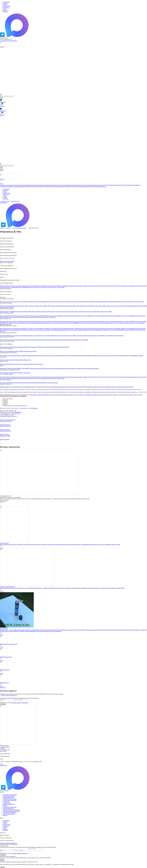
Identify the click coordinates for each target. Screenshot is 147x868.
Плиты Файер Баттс (30, 306)
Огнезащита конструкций (6, 185)
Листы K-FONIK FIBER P (118, 330)
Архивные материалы (100, 186)
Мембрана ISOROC (5, 387)
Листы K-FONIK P (78, 330)
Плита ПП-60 (18, 339)
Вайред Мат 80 (48, 306)
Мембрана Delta (57, 387)
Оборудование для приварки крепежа (60, 186)
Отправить (3, 704)
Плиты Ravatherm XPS (118, 387)
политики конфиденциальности (20, 702)
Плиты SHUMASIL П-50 (76, 315)
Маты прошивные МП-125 (62, 347)
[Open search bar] (0, 94)
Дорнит (26, 360)
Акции (5, 8)
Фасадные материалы (88, 186)
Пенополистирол (107, 387)
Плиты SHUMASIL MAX (57, 328)
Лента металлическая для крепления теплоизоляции (56, 286)
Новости (5, 3)
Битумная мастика (42, 355)
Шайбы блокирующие (23, 368)
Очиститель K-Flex (27, 286)
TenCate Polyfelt (19, 360)
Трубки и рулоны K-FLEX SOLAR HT (34, 317)
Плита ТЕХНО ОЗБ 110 (74, 301)
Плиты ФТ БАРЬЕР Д (29, 301)
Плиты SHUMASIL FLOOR (87, 328)
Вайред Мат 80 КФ (57, 306)
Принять (2, 867)
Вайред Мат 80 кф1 (67, 306)
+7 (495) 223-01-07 (5, 40)
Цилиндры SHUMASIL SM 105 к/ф (60, 315)
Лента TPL (112, 286)
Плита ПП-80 (33, 339)
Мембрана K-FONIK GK (89, 330)
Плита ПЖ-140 (57, 339)
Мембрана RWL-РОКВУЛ (17, 351)
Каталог (2, 179)
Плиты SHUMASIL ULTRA (102, 328)
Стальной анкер (33, 368)
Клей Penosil (72, 387)
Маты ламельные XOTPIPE (104, 311)
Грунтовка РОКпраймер (6, 382)
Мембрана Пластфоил (137, 355)
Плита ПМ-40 (4, 339)
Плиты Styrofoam (128, 387)
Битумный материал (31, 355)
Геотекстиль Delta (48, 387)
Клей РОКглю (17, 382)
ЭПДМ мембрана (13, 355)
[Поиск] (1, 98)
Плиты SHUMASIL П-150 (131, 315)
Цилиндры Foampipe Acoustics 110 (32, 330)
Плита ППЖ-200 (83, 339)
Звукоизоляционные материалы (73, 185)
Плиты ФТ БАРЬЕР (40, 301)
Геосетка (2, 360)
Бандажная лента (67, 368)
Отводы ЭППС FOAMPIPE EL (129, 321)
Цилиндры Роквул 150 (47, 321)
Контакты (5, 11)
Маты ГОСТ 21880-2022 (134, 185)
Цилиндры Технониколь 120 (57, 311)
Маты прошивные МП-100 (48, 347)
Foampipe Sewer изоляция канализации (18, 323)
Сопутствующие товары (76, 186)
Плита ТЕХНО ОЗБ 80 (62, 301)
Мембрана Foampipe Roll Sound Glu (63, 330)
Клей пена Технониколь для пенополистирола (21, 364)
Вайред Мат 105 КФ (86, 306)
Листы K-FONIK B (130, 330)
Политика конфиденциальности (8, 843)
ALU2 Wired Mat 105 (16, 387)
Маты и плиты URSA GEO (37, 335)
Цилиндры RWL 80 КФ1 (34, 321)
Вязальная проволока (93, 368)
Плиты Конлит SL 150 (17, 301)
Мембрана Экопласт (126, 355)
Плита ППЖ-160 (65, 339)
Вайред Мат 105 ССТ (108, 306)
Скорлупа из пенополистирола (87, 323)
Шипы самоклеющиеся (56, 368)
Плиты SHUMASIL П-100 (103, 315)
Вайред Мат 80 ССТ (97, 306)
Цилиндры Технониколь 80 (42, 311)
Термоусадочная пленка (30, 351)
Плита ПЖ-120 (49, 339)
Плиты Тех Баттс (20, 306)
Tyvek (6, 351)
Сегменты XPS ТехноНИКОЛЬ (71, 323)
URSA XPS (40, 387)
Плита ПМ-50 (11, 339)
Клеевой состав (41, 186)
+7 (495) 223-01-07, (5, 413)
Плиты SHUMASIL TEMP (117, 328)
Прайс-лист (6, 7)
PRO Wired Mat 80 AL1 (116, 301)
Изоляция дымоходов (5, 324)
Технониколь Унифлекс (91, 355)
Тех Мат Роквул (4, 306)
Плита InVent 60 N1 (80, 311)
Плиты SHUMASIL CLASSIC (25, 328)
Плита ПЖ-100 (41, 339)
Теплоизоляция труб (59, 185)
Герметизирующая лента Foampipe (79, 286)
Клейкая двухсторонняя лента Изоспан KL (133, 286)
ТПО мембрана (4, 355)
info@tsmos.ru (13, 40)
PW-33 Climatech (4, 372)
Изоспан (2, 351)
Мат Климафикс (130, 306)
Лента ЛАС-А (54, 287)
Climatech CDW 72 (14, 372)
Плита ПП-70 (26, 339)
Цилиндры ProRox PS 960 (7, 307)
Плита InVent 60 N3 (70, 311)
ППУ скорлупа (115, 323)
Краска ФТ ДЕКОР (51, 301)
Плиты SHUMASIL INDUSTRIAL (133, 328)
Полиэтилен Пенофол (100, 335)
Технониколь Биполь (103, 355)
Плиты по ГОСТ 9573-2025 (120, 185)
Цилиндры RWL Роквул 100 (7, 321)
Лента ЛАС (47, 287)
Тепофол (100, 387)
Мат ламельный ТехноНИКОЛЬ (8, 311)
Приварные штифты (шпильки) (8, 368)
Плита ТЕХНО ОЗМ (86, 301)
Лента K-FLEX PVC (93, 286)
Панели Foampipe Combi (47, 330)
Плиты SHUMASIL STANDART (41, 328)
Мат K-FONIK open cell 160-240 (8, 328)
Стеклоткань (118, 286)
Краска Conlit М (93, 387)
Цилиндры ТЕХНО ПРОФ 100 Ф (26, 311)
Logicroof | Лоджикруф (115, 355)
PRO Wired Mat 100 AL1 (129, 301)
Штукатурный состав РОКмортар (30, 382)
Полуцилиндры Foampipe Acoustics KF (64, 321)
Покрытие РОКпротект (6, 286)
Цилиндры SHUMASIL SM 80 (8, 315)
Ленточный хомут (37, 286)
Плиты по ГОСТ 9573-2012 (105, 185)
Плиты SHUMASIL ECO (16, 330)
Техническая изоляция (19, 185)
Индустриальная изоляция (46, 185)
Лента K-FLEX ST (104, 286)
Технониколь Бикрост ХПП (63, 355)
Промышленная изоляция (32, 185)
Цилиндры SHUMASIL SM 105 (42, 315)
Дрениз (13, 360)
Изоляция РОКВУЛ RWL (6, 335)
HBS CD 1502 (22, 372)
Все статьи (3, 687)
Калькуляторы (6, 6)
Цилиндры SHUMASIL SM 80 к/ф (25, 315)
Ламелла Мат (12, 306)
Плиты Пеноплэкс (118, 335)
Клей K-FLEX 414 (38, 364)
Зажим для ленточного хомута (80, 368)
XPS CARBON (110, 335)
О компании (6, 2)
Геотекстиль (34, 186)
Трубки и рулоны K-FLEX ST (16, 317)
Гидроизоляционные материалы (22, 186)
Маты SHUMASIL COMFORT (72, 328)
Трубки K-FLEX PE (50, 317)
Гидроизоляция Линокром (78, 355)
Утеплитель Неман (63, 335)
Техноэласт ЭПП (51, 355)
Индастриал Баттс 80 (120, 306)
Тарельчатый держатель (43, 368)
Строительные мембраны (6, 186)
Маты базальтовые (99, 321)
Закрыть (2, 859)
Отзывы (5, 10)
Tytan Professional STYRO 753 (29, 387)
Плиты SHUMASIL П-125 (117, 315)
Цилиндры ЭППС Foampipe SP (112, 321)
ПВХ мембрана (22, 355)
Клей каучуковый (17, 286)
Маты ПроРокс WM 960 (140, 306)
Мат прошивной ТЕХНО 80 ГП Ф (101, 301)
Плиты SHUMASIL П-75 (89, 315)
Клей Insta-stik (65, 387)
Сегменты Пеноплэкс (57, 323)
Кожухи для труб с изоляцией (137, 323)
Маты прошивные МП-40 (7, 347)
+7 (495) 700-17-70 (14, 201)
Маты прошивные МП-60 (20, 347)
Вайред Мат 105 (76, 306)
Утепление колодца (124, 323)
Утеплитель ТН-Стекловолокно (21, 335)
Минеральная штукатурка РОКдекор (48, 382)
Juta (9, 351)
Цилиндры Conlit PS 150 (82, 387)
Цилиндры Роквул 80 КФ (21, 321)
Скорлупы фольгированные (103, 323)
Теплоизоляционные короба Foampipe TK (40, 323)
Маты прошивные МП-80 (34, 347)
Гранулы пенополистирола (87, 335)
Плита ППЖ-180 (74, 339)
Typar (29, 360)
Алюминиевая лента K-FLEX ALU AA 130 (32, 287)
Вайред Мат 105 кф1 (5, 301)
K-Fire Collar (61, 287)
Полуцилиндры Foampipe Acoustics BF (84, 321)
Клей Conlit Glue (4, 364)
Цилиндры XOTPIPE (91, 311)
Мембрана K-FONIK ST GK (103, 330)
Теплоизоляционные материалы (89, 185)
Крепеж (48, 186)
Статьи (5, 4)
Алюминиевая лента (15, 287)
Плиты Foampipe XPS (74, 335)
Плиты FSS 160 (139, 301)
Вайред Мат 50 (40, 306)
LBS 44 (28, 372)
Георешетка (8, 360)
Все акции (2, 501)
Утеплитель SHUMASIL (51, 335)
